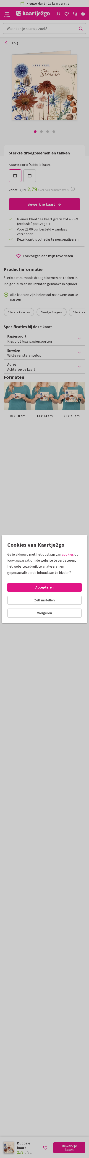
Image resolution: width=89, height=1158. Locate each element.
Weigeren (44, 613)
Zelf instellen (44, 600)
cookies (68, 554)
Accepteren (44, 587)
